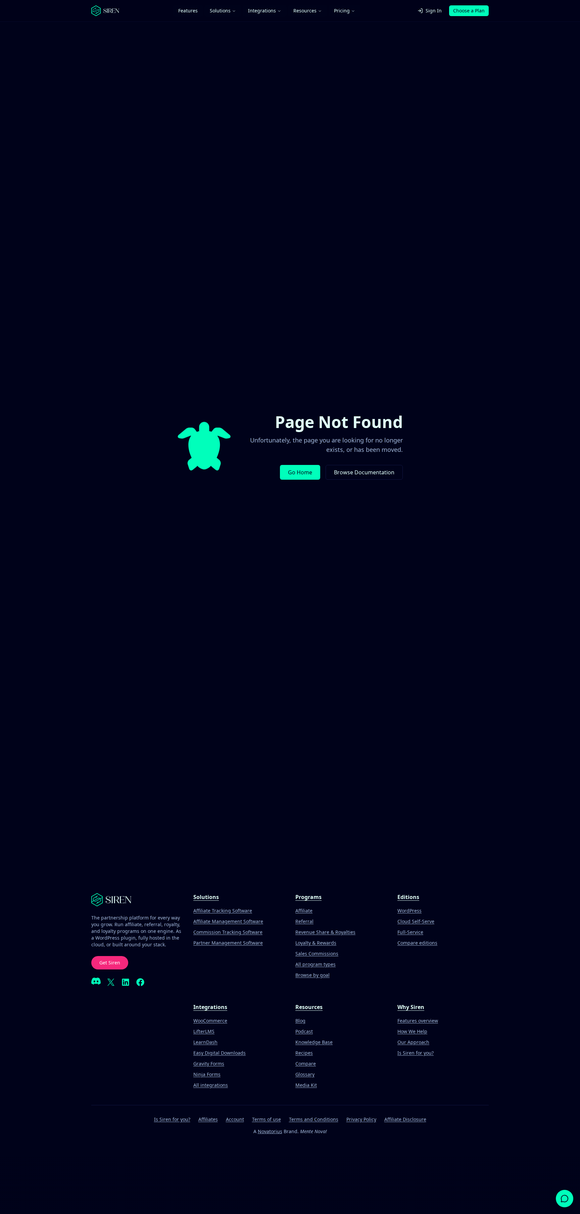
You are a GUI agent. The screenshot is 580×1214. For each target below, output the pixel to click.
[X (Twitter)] (110, 982)
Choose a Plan (469, 10)
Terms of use (266, 1119)
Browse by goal (312, 975)
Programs (308, 897)
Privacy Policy (361, 1119)
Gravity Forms (208, 1063)
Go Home (300, 472)
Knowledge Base (314, 1042)
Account (235, 1119)
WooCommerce (210, 1020)
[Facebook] (140, 982)
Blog (300, 1020)
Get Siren (109, 962)
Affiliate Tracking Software (222, 910)
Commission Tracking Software (227, 932)
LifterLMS (203, 1031)
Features (188, 10)
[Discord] (96, 982)
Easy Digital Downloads (219, 1053)
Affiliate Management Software (228, 921)
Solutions (220, 10)
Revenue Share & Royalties (325, 932)
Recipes (304, 1053)
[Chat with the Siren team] (564, 1198)
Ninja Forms (207, 1074)
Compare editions (417, 943)
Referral (304, 921)
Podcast (304, 1031)
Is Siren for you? (415, 1053)
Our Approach (413, 1042)
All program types (315, 964)
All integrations (210, 1085)
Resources (305, 10)
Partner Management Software (228, 943)
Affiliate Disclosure (405, 1119)
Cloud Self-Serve (415, 921)
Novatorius (270, 1131)
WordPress (409, 910)
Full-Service (410, 932)
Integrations (262, 10)
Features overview (417, 1020)
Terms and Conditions (313, 1119)
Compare (305, 1063)
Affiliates (208, 1119)
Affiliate (303, 910)
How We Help (412, 1031)
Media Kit (306, 1085)
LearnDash (205, 1042)
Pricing (342, 10)
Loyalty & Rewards (315, 943)
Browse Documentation (364, 472)
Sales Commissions (316, 953)
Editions (408, 897)
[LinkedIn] (125, 982)
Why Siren (410, 1007)
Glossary (305, 1074)
